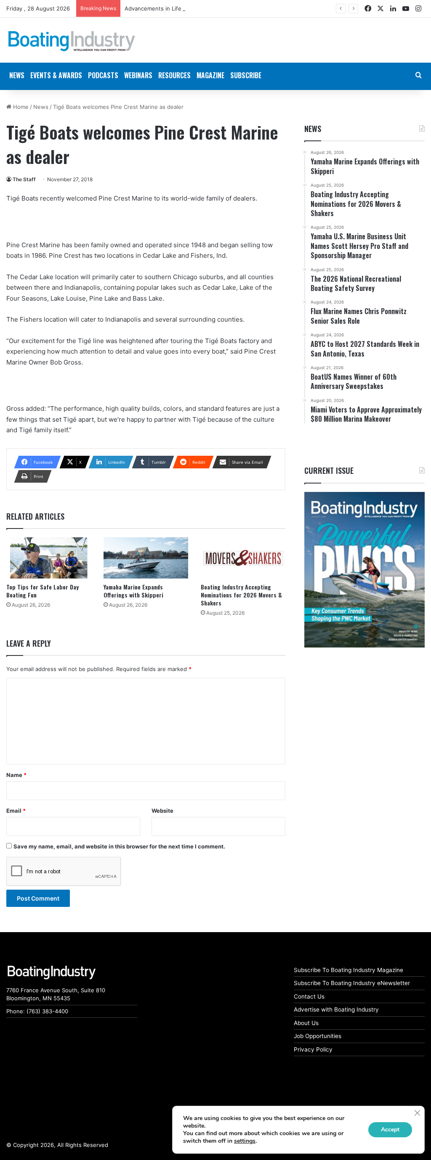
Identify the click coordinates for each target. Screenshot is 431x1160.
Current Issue (329, 470)
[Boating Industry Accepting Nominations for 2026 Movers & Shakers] (243, 558)
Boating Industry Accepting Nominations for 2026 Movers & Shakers (241, 594)
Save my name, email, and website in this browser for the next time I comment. (119, 846)
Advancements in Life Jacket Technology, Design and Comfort (206, 8)
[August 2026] (364, 570)
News (40, 106)
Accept (390, 1130)
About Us (306, 1023)
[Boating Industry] (71, 41)
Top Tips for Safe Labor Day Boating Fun (42, 590)
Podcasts (103, 75)
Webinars (138, 75)
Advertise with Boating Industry (336, 1009)
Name (16, 775)
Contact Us (309, 996)
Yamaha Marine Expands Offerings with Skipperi (133, 590)
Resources (174, 75)
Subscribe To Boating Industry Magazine (348, 970)
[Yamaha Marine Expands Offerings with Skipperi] (146, 558)
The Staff (24, 179)
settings (244, 1141)
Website (162, 810)
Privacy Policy (313, 1049)
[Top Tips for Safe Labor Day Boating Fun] (48, 558)
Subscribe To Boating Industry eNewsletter (352, 983)
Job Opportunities (317, 1036)
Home (20, 106)
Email (16, 810)
